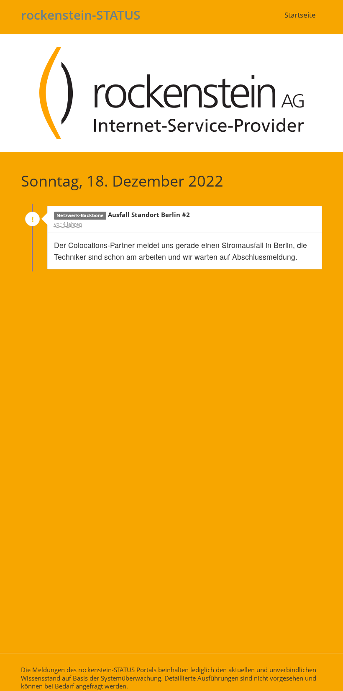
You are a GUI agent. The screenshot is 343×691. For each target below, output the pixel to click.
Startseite (300, 15)
